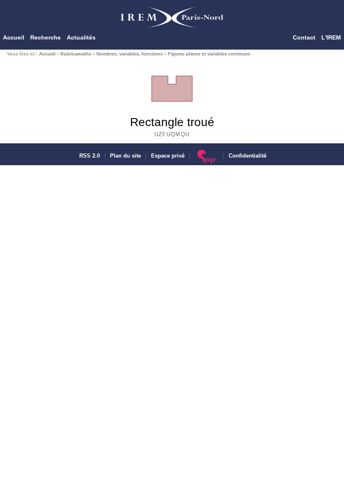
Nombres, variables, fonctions (129, 53)
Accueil (13, 37)
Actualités (81, 37)
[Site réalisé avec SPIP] (207, 156)
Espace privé (168, 156)
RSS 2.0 (89, 156)
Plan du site (125, 156)
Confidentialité (247, 156)
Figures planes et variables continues (209, 53)
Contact (304, 37)
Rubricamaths (75, 53)
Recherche (45, 37)
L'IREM (331, 37)
